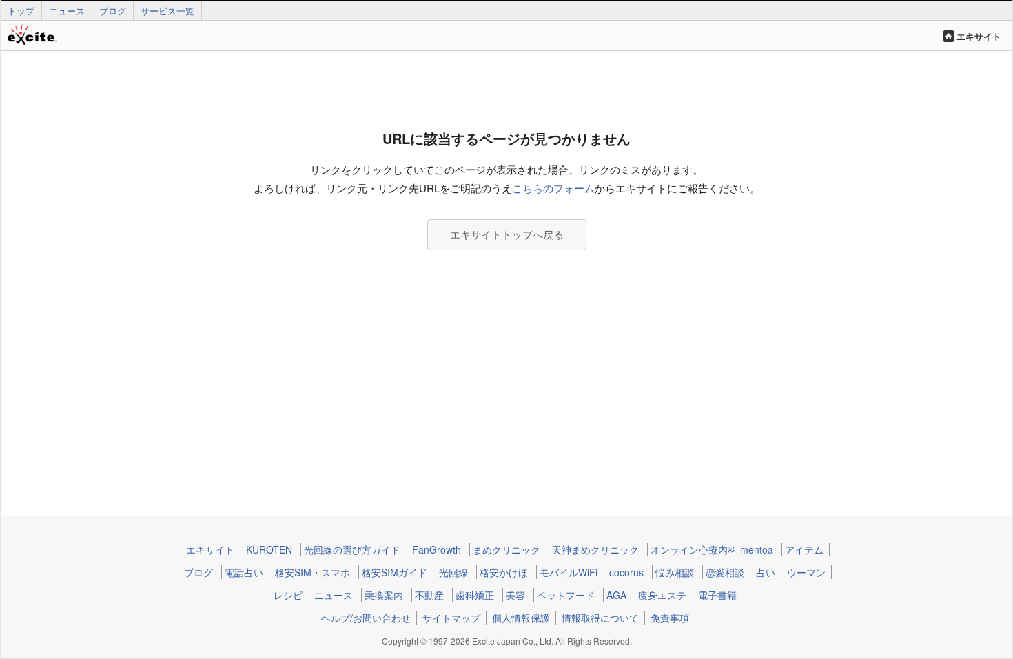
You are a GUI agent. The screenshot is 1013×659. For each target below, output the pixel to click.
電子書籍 (717, 595)
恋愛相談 (725, 572)
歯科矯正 (475, 595)
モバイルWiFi (568, 572)
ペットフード (566, 595)
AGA (616, 595)
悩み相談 (674, 572)
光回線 (453, 572)
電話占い (244, 572)
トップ (21, 10)
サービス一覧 (167, 10)
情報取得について (600, 618)
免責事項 (670, 618)
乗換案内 (384, 595)
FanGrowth (436, 549)
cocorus (626, 572)
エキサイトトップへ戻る (507, 234)
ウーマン (806, 572)
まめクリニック (506, 549)
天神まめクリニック (595, 549)
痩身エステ (662, 595)
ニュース (67, 10)
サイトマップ (451, 618)
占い (765, 572)
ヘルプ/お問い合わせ (366, 618)
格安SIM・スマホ (312, 572)
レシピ (288, 595)
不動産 (429, 595)
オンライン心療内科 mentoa (712, 549)
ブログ (112, 10)
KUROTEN (269, 549)
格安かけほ (504, 572)
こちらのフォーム (553, 188)
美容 (515, 595)
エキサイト (978, 36)
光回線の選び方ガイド (352, 549)
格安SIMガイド (394, 572)
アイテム (804, 549)
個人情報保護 (521, 618)
